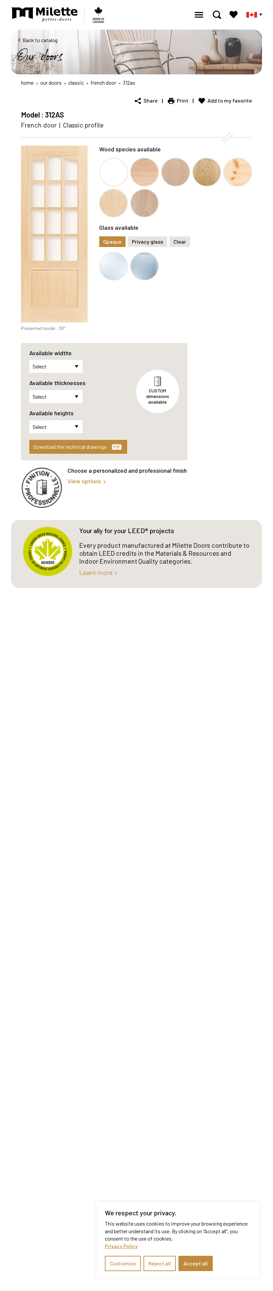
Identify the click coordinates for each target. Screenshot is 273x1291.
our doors (51, 82)
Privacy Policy (121, 1246)
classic (76, 82)
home (27, 82)
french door (103, 82)
